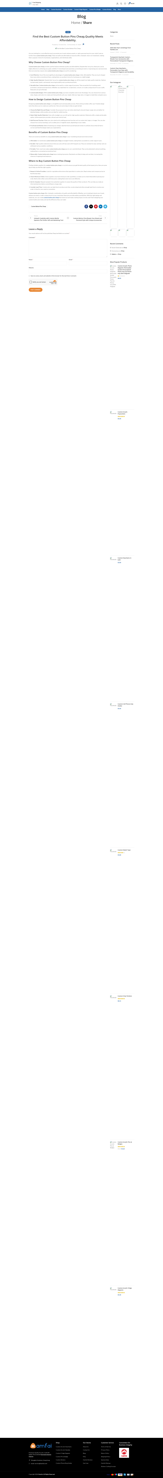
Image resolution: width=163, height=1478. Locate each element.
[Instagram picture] (114, 157)
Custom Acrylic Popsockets (122, 413)
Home (75, 22)
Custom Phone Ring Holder (64, 1463)
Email (71, 259)
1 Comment (123, 52)
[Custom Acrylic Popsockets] (113, 482)
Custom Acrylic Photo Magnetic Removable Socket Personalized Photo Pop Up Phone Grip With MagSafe (125, 269)
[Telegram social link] (105, 206)
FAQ (84, 1456)
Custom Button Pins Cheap (38, 206)
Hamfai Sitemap (105, 1463)
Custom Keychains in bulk (124, 559)
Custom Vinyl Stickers (125, 996)
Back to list (68, 218)
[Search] (121, 4)
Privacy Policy (105, 1450)
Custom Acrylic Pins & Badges (125, 1143)
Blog (84, 1453)
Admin (114, 254)
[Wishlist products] (125, 4)
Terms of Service (106, 1446)
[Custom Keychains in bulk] (113, 628)
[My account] (117, 4)
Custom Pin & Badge (62, 1456)
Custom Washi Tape (124, 850)
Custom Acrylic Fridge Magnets (125, 1289)
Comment (32, 237)
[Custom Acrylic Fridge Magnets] (113, 1358)
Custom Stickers (60, 1460)
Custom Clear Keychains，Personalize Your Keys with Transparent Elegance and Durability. (122, 70)
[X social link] (91, 206)
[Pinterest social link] (96, 206)
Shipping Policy (105, 1456)
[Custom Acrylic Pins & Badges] (113, 1212)
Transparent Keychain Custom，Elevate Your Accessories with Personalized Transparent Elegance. (121, 59)
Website (31, 267)
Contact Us (86, 1450)
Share (87, 22)
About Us (85, 1446)
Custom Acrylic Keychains (63, 1446)
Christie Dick (62, 44)
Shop (125, 247)
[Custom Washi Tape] (113, 920)
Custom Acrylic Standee (63, 1450)
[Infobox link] (35, 3)
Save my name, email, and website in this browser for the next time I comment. (54, 276)
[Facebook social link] (86, 206)
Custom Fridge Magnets (63, 1453)
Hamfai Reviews (87, 1460)
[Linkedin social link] (100, 206)
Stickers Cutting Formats (108, 1466)
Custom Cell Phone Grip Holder (125, 705)
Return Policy (105, 1453)
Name (31, 259)
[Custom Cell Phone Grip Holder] (113, 774)
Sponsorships (105, 1460)
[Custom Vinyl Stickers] (113, 1066)
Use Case (85, 1463)
